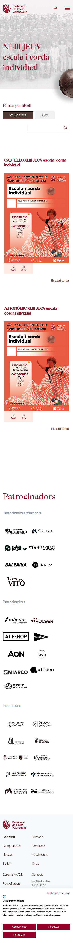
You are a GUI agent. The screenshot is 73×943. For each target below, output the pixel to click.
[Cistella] (55, 8)
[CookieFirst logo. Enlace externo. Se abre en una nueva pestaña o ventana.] (4, 896)
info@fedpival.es (41, 881)
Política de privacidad (58, 893)
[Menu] (67, 8)
